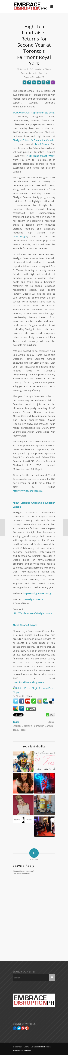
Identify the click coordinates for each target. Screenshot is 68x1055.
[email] (27, 701)
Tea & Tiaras (42, 144)
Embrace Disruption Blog (32, 73)
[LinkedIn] (21, 708)
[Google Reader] (15, 708)
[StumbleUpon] (45, 701)
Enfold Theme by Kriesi (22, 1051)
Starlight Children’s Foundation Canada (33, 140)
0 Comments (35, 69)
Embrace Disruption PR (34, 77)
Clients (48, 69)
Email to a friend (39, 93)
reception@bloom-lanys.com (28, 682)
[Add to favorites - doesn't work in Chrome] (39, 701)
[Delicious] (51, 701)
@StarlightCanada (33, 599)
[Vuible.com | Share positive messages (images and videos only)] (33, 702)
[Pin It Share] (23, 1028)
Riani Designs (20, 236)
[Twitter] (15, 701)
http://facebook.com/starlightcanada (32, 613)
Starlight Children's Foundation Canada (33, 725)
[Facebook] (21, 701)
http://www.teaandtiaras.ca (28, 490)
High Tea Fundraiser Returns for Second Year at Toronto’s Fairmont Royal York (34, 44)
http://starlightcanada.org (37, 593)
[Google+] (27, 1028)
